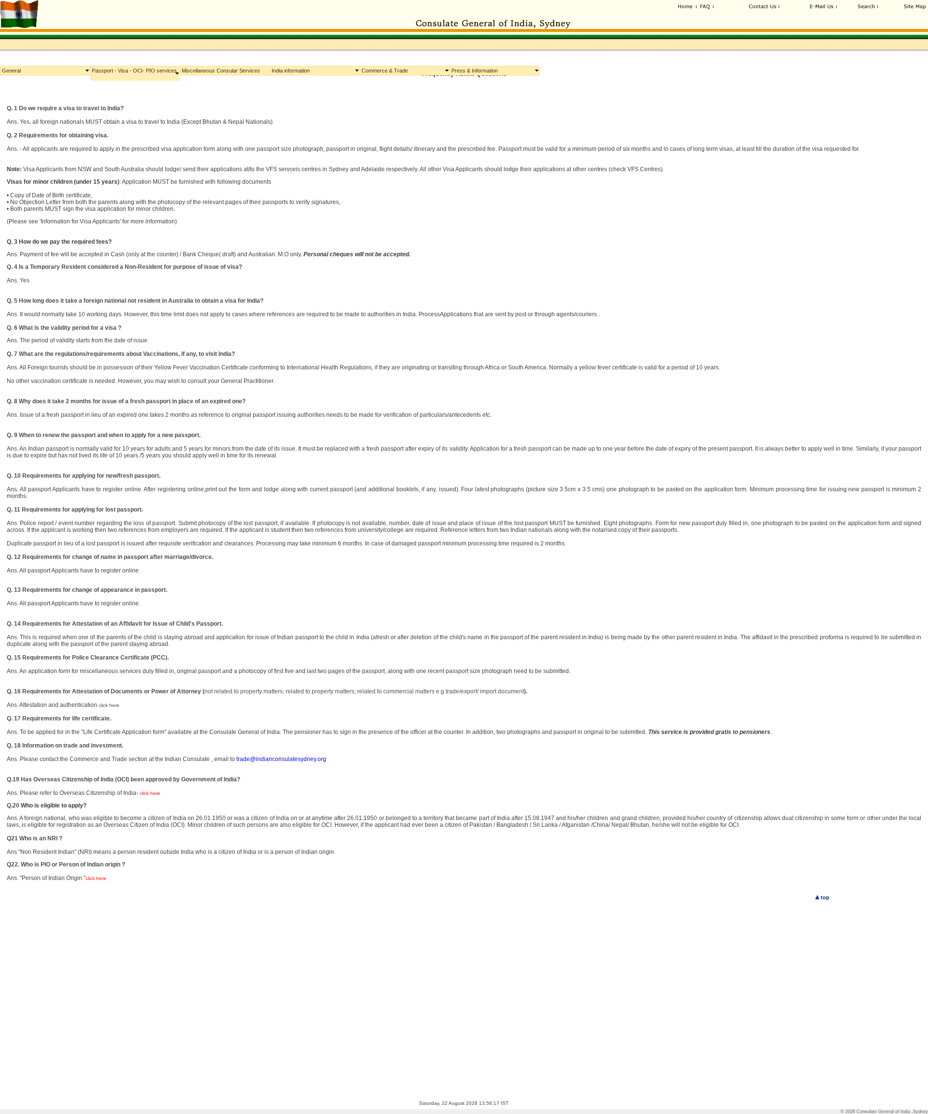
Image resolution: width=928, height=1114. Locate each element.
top (824, 897)
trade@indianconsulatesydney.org (281, 759)
